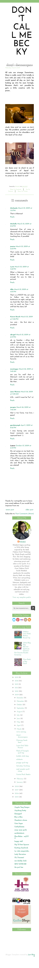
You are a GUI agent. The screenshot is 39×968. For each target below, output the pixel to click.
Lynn (12, 267)
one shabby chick (20, 861)
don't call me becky (21, 31)
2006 (17, 793)
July (18, 715)
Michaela (13, 208)
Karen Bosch (15, 317)
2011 (16, 688)
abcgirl (13, 335)
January (20, 782)
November (20, 701)
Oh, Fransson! (19, 857)
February (20, 779)
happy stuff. (18, 841)
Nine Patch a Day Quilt (27, 661)
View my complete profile (21, 597)
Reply (12, 217)
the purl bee (18, 867)
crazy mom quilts (20, 830)
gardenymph (15, 425)
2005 (17, 797)
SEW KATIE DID (20, 864)
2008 (17, 786)
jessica (12, 246)
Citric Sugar (18, 823)
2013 (17, 684)
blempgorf (18, 814)
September (21, 708)
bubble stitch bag (22, 756)
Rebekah (23, 542)
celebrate (19, 759)
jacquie (13, 407)
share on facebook (15, 189)
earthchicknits (19, 833)
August (19, 711)
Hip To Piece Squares (21, 844)
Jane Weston (15, 392)
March (19, 729)
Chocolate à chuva (20, 820)
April (19, 725)
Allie (12, 289)
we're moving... (21, 732)
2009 (17, 695)
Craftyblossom (19, 827)
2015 (17, 677)
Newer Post (10, 510)
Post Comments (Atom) (24, 514)
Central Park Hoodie (23, 774)
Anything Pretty (20, 810)
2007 (17, 790)
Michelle (13, 224)
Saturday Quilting (23, 766)
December (20, 698)
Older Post (29, 510)
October (20, 704)
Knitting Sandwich (21, 848)
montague (14, 369)
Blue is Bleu (18, 817)
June (18, 718)
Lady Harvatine (20, 854)
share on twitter (23, 191)
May (19, 722)
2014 (17, 681)
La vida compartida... (22, 851)
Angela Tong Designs (21, 807)
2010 (17, 691)
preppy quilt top (22, 762)
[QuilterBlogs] (21, 923)
